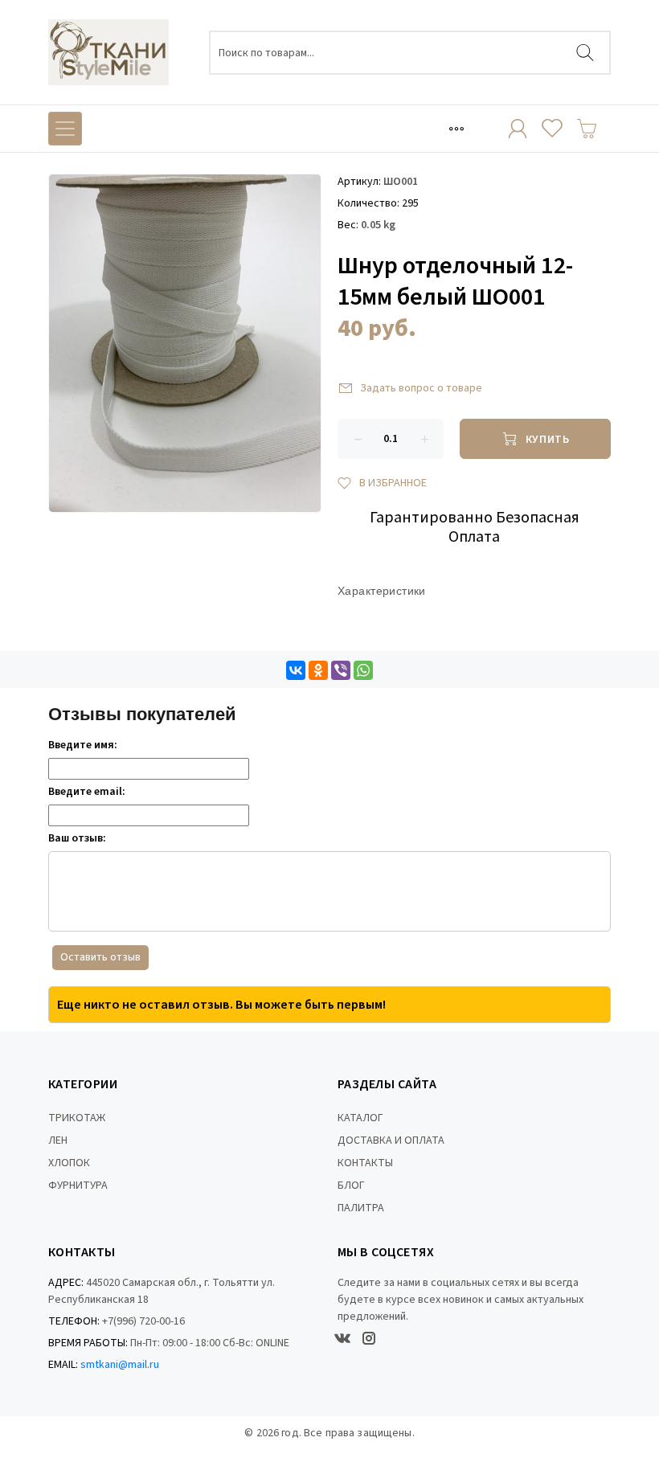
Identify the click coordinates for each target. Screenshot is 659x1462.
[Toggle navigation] (456, 128)
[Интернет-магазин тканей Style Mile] (108, 52)
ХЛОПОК (69, 1163)
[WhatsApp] (363, 670)
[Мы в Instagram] (369, 1338)
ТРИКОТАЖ (76, 1118)
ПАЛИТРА (361, 1208)
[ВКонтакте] (295, 670)
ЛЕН (58, 1140)
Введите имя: (82, 745)
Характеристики (382, 590)
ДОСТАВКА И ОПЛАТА (391, 1140)
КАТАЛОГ (360, 1118)
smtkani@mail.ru (119, 1365)
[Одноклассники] (318, 670)
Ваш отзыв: (77, 838)
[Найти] (585, 52)
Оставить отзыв (100, 957)
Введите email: (86, 792)
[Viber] (340, 670)
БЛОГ (351, 1185)
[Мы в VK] (342, 1338)
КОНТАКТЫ (365, 1163)
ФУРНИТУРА (78, 1185)
